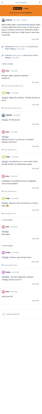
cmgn (6, 137)
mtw (6, 98)
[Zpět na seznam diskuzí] (2, 2)
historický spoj (27, 25)
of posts (20, 2)
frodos (6, 277)
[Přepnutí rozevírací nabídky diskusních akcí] (40, 2)
